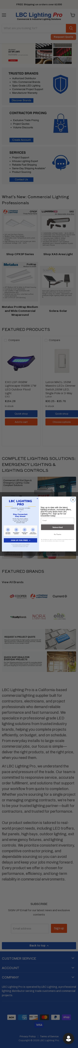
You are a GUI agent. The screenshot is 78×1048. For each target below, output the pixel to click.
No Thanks (57, 534)
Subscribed (57, 527)
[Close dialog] (73, 499)
